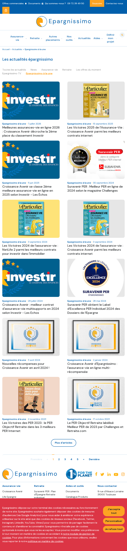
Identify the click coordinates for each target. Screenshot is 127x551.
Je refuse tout (114, 529)
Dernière (94, 459)
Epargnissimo (63, 21)
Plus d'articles (63, 442)
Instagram (123, 474)
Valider (122, 34)
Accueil (6, 49)
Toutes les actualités (14, 69)
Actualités (17, 49)
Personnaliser (113, 521)
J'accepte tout (114, 511)
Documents (72, 491)
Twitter (102, 474)
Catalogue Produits (77, 496)
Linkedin (109, 474)
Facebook (96, 474)
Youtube (116, 474)
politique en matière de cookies (45, 541)
